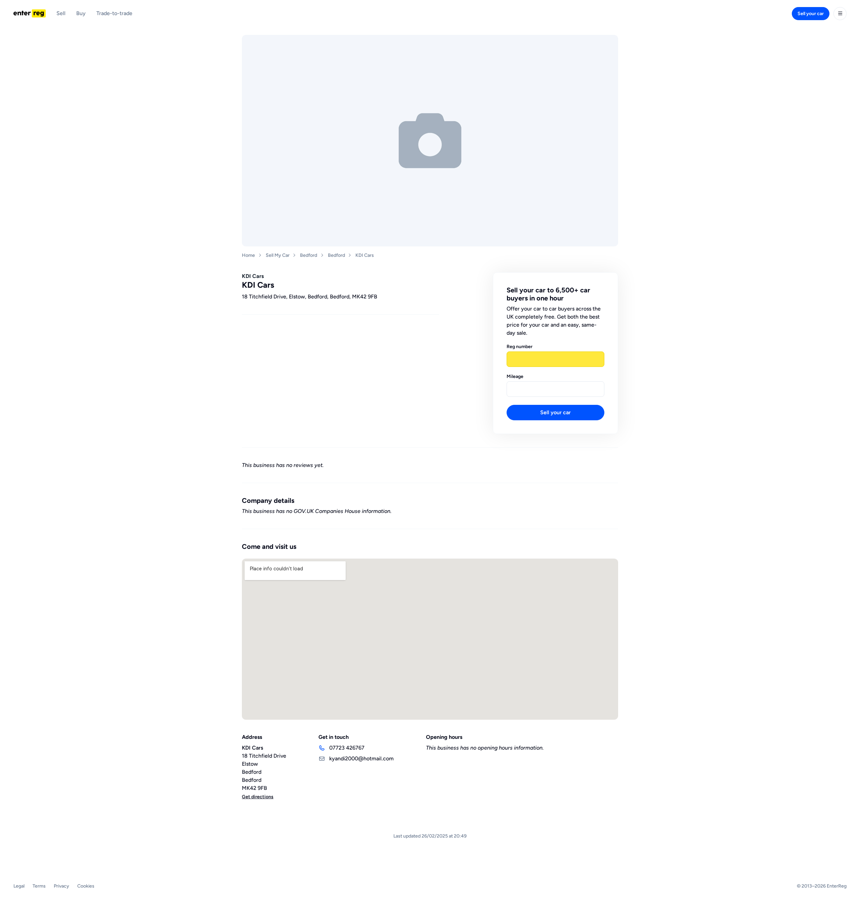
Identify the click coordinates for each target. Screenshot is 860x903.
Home (248, 255)
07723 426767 (346, 748)
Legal (19, 886)
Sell (61, 13)
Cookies (85, 886)
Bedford (308, 255)
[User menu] (840, 13)
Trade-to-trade (114, 13)
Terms (39, 886)
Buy (81, 13)
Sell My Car (278, 255)
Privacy (61, 886)
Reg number (519, 346)
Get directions (257, 797)
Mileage (515, 376)
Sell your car (811, 13)
